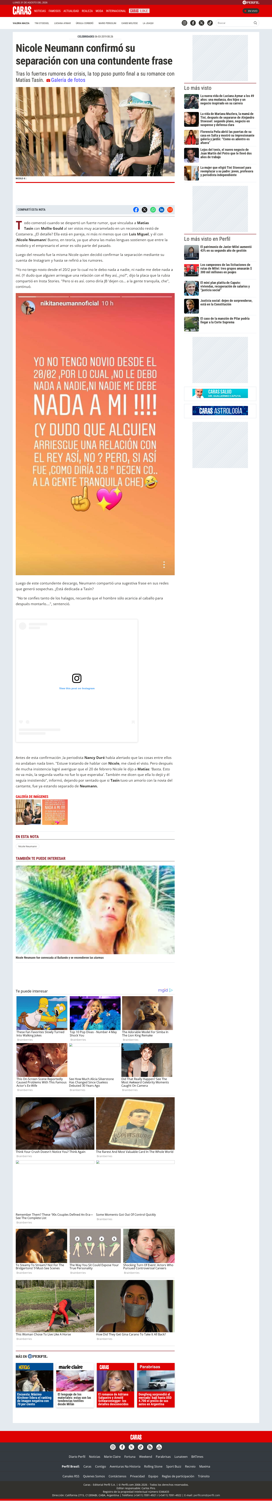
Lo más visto (197, 88)
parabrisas (156, 1367)
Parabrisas (163, 1457)
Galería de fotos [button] (68, 80)
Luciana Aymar (62, 23)
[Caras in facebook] (193, 23)
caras (115, 1367)
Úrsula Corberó (84, 23)
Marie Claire (112, 1457)
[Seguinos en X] (201, 23)
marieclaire (75, 1367)
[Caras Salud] (220, 397)
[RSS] (150, 1447)
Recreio (190, 1466)
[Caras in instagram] (184, 23)
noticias (34, 1367)
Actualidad (71, 11)
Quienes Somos (94, 1476)
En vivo (252, 11)
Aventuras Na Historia (125, 1466)
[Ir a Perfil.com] (251, 3)
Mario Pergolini (107, 23)
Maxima (204, 1466)
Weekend (145, 1457)
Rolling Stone (153, 1466)
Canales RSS (71, 1476)
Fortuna (129, 1457)
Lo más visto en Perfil (207, 239)
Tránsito (204, 1476)
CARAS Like (139, 10)
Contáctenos (117, 1476)
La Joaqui (148, 23)
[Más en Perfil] (37, 1356)
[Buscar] (255, 23)
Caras (87, 1466)
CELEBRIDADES (86, 36)
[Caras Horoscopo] (220, 414)
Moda (99, 11)
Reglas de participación (178, 1476)
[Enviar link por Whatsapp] (153, 210)
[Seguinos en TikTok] (210, 23)
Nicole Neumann (27, 846)
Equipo (153, 1476)
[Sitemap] (159, 1447)
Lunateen (181, 1457)
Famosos (55, 11)
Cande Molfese (129, 23)
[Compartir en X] (144, 210)
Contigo (100, 1466)
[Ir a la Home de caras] (22, 13)
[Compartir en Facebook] (136, 210)
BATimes (197, 1457)
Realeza (87, 11)
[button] (95, 135)
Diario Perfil (77, 1457)
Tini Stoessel (42, 23)
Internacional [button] (116, 11)
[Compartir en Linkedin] (161, 210)
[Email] (170, 210)
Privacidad (137, 1476)
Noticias (40, 11)
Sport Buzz (173, 1466)
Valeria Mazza (21, 23)
